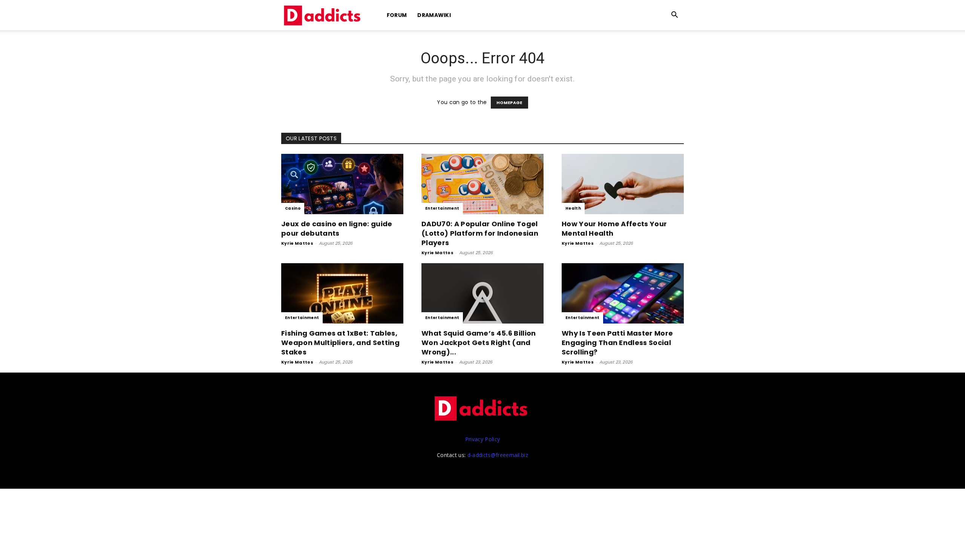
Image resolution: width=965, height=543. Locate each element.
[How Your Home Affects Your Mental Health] (623, 184)
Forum (397, 15)
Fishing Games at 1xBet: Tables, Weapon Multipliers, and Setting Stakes (340, 342)
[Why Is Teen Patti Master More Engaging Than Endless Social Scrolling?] (623, 293)
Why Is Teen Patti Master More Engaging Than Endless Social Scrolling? (617, 342)
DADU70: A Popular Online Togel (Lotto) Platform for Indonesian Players (479, 233)
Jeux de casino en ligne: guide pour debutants (336, 228)
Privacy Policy (482, 439)
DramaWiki (434, 15)
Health (573, 208)
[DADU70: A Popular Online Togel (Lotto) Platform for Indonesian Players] (482, 184)
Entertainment (442, 208)
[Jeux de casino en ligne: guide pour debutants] (342, 184)
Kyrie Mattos (297, 243)
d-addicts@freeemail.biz (497, 455)
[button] (675, 15)
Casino (292, 208)
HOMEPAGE (509, 103)
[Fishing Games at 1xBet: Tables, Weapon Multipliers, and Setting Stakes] (342, 293)
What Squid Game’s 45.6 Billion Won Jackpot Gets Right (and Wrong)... (478, 342)
